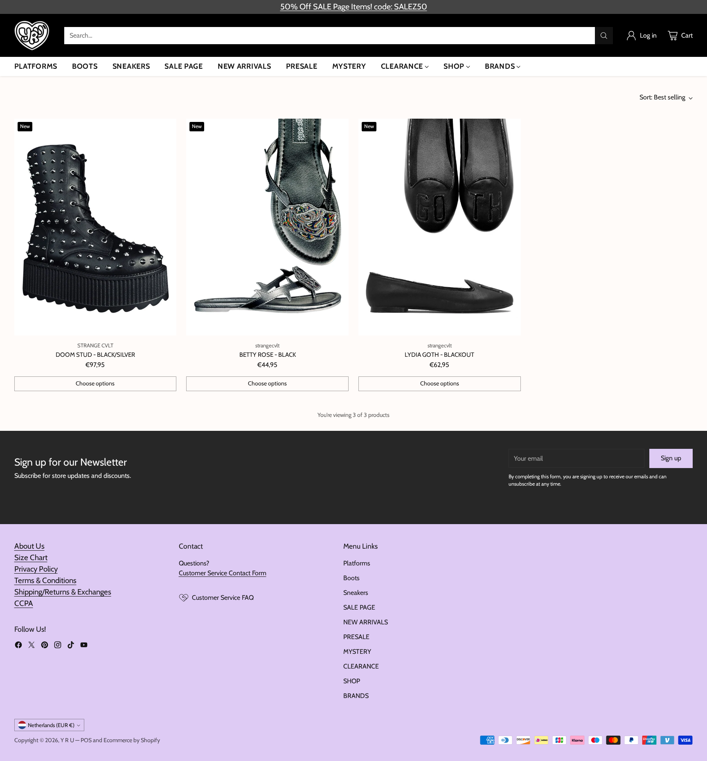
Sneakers (355, 593)
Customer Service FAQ (223, 597)
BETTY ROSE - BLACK (267, 354)
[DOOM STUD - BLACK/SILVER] (95, 227)
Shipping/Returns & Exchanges (62, 592)
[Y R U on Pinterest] (45, 646)
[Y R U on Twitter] (31, 646)
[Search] (604, 35)
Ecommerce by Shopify (132, 740)
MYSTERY (357, 651)
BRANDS (356, 696)
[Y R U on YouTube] (84, 646)
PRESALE (356, 637)
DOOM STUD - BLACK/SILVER (95, 354)
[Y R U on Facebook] (18, 646)
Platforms (356, 563)
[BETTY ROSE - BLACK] (267, 227)
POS (86, 740)
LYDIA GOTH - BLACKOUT (439, 354)
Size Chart (30, 557)
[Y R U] (32, 35)
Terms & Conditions (45, 580)
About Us (29, 546)
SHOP (351, 681)
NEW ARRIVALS (365, 622)
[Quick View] (165, 129)
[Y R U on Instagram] (58, 646)
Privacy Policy (36, 569)
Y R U (67, 740)
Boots (351, 578)
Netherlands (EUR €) (51, 725)
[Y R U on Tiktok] (71, 646)
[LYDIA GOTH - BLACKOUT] (439, 227)
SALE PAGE (359, 607)
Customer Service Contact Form (222, 573)
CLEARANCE (361, 666)
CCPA (23, 603)
